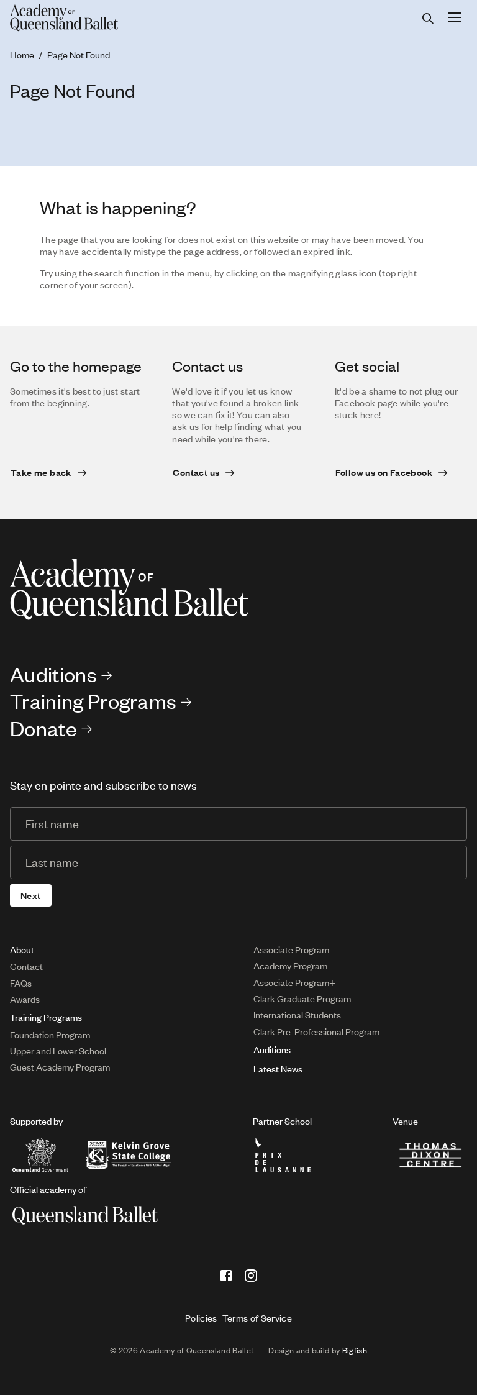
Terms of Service (257, 1318)
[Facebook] (226, 1275)
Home (22, 54)
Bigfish (354, 1350)
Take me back (41, 472)
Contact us (196, 472)
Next (30, 895)
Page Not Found (78, 54)
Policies (201, 1318)
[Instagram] (250, 1275)
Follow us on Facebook (383, 472)
